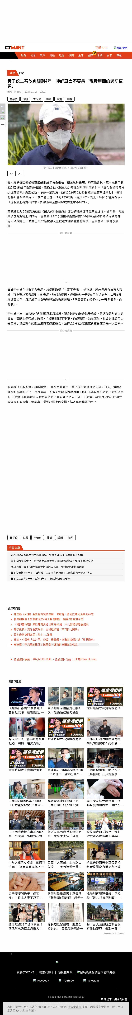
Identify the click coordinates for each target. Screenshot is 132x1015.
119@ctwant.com (85, 659)
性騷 (25, 99)
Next (3, 124)
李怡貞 (37, 99)
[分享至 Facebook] (2, 111)
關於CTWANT (25, 972)
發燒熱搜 (109, 972)
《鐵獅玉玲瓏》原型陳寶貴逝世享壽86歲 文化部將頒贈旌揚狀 (51, 624)
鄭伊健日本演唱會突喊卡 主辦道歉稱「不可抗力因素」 (47, 629)
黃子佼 (13, 99)
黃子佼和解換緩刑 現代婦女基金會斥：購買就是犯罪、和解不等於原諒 (52, 561)
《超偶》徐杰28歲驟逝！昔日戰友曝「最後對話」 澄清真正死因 (26, 710)
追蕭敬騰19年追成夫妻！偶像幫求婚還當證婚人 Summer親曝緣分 (26, 926)
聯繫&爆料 (46, 972)
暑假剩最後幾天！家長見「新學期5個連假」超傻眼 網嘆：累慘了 (66, 895)
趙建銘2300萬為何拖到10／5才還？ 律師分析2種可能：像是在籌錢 (65, 772)
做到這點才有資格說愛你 (104, 708)
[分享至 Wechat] (2, 117)
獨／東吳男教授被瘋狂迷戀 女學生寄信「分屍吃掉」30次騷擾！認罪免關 (65, 834)
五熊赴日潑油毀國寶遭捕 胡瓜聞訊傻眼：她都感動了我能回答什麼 (105, 741)
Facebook (43, 980)
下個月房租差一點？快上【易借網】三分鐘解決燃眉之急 (104, 772)
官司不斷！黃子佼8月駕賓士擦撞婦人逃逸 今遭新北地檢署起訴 (47, 567)
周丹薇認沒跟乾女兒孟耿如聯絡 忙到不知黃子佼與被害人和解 (47, 555)
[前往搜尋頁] (120, 47)
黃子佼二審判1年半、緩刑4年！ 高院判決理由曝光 (40, 579)
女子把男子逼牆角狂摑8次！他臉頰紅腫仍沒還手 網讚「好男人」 (66, 710)
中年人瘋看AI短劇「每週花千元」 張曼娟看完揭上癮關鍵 (27, 864)
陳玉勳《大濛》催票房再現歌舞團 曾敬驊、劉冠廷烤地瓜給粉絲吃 (54, 614)
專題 (119, 55)
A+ (11, 173)
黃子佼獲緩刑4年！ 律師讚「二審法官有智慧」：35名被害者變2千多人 (51, 573)
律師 (48, 99)
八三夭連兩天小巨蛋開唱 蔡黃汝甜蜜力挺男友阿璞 (105, 864)
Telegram (93, 980)
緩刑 (59, 99)
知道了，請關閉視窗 (115, 999)
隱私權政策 (75, 1007)
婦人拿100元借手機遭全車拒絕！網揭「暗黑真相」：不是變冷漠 (27, 741)
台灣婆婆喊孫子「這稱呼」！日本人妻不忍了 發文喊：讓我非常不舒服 (25, 895)
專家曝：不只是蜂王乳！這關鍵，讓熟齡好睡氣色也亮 (46, 644)
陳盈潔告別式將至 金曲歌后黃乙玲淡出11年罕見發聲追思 (104, 834)
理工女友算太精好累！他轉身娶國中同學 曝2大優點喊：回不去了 (105, 803)
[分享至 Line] (2, 106)
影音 (109, 55)
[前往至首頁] (15, 47)
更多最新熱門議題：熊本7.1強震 (33, 634)
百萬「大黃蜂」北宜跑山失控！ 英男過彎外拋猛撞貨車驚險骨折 (64, 864)
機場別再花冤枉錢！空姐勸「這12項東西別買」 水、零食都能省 (104, 895)
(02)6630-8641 (42, 659)
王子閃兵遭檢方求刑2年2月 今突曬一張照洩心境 (26, 834)
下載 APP (101, 47)
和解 (69, 99)
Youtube (68, 980)
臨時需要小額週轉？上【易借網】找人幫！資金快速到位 (64, 803)
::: (11, 60)
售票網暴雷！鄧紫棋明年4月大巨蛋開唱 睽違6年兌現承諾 (48, 619)
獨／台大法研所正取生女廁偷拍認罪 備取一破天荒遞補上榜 (104, 926)
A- (20, 173)
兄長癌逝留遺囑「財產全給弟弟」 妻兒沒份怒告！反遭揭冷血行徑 (65, 926)
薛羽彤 (17, 91)
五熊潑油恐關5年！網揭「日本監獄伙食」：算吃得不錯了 (26, 803)
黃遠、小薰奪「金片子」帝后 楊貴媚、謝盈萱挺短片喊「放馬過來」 (55, 639)
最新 (23, 55)
